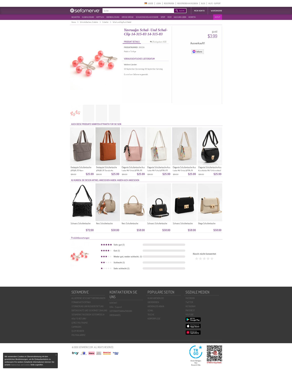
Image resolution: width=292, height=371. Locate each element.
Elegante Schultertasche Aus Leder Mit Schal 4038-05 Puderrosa (133, 170)
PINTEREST (190, 310)
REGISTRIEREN (169, 3)
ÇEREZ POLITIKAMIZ (79, 322)
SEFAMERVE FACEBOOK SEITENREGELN (87, 314)
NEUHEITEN (75, 17)
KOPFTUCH (100, 17)
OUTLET (217, 17)
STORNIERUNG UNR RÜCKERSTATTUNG (87, 306)
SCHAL (150, 310)
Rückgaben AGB (159, 41)
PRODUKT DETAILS (132, 41)
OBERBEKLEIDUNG (112, 17)
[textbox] (136, 10)
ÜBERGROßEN (153, 302)
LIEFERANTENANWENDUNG (120, 311)
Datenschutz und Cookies (20, 365)
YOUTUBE (190, 314)
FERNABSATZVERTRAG (81, 302)
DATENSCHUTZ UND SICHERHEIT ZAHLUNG (89, 310)
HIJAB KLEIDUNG (88, 17)
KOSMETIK (192, 17)
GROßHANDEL (115, 315)
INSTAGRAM (190, 306)
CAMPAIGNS (76, 327)
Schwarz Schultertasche (80, 223)
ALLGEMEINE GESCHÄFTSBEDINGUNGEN (88, 298)
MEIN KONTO (199, 11)
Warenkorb (216, 11)
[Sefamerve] (85, 10)
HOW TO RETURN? (78, 318)
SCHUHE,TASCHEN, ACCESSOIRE (147, 17)
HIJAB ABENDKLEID (156, 298)
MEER (169, 17)
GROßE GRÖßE (128, 17)
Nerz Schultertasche (104, 223)
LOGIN (158, 3)
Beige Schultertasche (206, 223)
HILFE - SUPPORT (214, 3)
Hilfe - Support (115, 307)
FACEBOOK (190, 298)
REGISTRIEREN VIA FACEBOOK (187, 3)
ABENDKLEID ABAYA (156, 306)
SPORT (163, 17)
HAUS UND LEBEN (180, 17)
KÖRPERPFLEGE (154, 318)
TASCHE (151, 314)
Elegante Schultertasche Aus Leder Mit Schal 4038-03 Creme (158, 170)
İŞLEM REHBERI (77, 331)
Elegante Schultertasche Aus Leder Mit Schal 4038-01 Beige (184, 170)
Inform (199, 51)
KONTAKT (113, 303)
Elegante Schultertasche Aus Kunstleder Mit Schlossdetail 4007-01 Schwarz (209, 170)
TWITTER (189, 302)
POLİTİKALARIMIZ (78, 335)
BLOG (203, 3)
